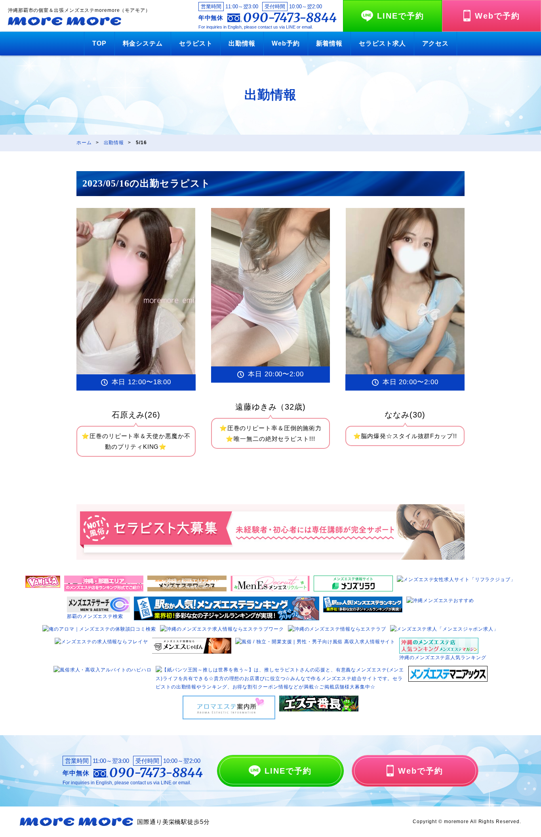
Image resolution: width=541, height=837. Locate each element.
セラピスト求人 (382, 43)
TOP (99, 43)
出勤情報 (242, 43)
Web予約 (286, 43)
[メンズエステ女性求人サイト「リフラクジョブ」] (456, 579)
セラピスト (196, 43)
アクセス (435, 43)
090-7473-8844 (290, 17)
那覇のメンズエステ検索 (95, 616)
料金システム (143, 43)
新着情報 (329, 43)
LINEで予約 (400, 15)
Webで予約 (497, 15)
